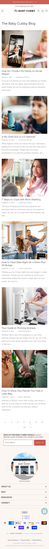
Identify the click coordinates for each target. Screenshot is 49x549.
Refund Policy (36, 540)
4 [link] (30, 422)
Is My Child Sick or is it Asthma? (18, 136)
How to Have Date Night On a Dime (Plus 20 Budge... (24, 264)
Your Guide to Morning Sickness (19, 328)
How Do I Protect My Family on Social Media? (22, 72)
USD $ (24, 512)
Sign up (40, 443)
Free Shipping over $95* (24, 6)
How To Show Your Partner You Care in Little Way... (22, 392)
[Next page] (30, 427)
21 (24, 427)
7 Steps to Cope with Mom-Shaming (21, 199)
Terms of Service (13, 540)
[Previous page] (5, 422)
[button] (2, 10)
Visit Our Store (24, 481)
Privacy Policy (25, 540)
